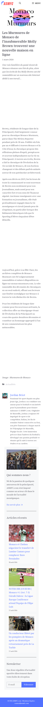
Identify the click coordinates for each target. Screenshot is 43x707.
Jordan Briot (17, 395)
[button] (19, 3)
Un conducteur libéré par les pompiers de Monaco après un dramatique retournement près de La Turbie (21, 640)
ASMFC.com (17, 701)
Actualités (10, 384)
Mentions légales (28, 701)
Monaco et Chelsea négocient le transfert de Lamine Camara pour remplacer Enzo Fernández (21, 551)
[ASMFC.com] (7, 3)
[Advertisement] (21, 105)
